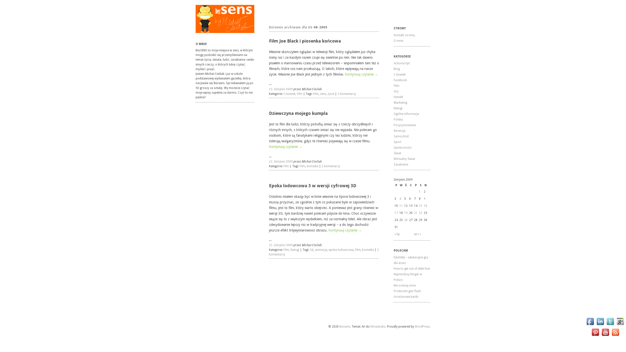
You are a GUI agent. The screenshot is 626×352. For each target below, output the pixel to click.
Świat (397, 153)
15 (420, 206)
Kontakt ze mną (404, 35)
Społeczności (403, 147)
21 (415, 213)
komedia (312, 166)
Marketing (400, 102)
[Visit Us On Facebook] (590, 325)
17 (396, 213)
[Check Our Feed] (615, 335)
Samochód (401, 136)
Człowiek (289, 94)
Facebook (400, 80)
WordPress (422, 326)
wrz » (417, 234)
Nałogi (295, 250)
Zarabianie (401, 164)
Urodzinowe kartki (406, 296)
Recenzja (399, 130)
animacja (321, 250)
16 (425, 206)
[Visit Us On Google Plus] (620, 325)
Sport (397, 142)
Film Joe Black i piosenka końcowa (305, 41)
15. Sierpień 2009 (281, 89)
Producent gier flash (407, 291)
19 (406, 213)
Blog (397, 69)
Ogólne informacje (406, 114)
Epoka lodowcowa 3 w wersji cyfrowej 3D (312, 185)
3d (311, 250)
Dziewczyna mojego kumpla (298, 113)
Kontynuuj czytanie (361, 74)
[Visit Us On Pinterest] (595, 335)
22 (420, 213)
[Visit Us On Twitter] (610, 325)
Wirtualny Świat (404, 159)
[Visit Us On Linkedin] (600, 325)
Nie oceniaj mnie (405, 285)
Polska (398, 119)
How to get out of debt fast (412, 268)
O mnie (398, 41)
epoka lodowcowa (341, 250)
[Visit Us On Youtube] (605, 335)
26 (406, 220)
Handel (398, 97)
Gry (396, 91)
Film (299, 94)
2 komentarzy (346, 94)
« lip (397, 234)
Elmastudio (378, 326)
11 (401, 206)
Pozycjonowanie (405, 125)
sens (323, 94)
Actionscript (402, 63)
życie (331, 94)
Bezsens (344, 326)
